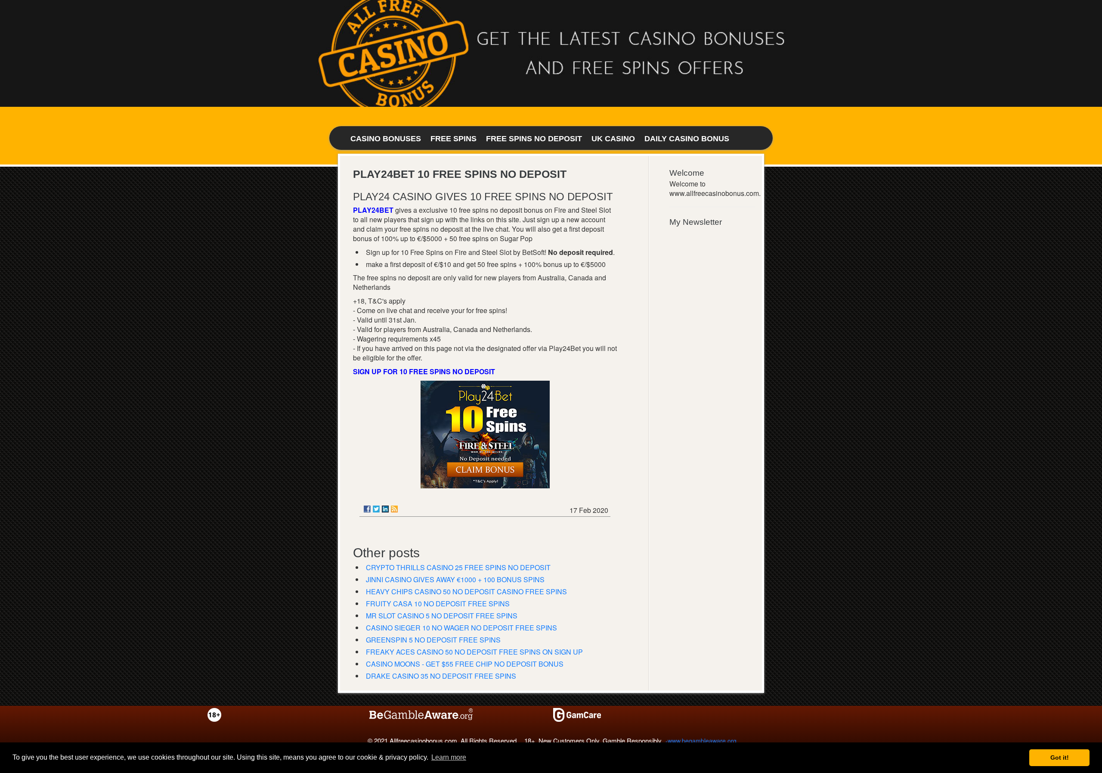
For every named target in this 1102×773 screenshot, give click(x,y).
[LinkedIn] (385, 509)
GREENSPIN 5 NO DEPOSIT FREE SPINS (433, 640)
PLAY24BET (373, 210)
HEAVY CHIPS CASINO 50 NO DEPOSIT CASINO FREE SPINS (466, 591)
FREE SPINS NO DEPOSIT (534, 138)
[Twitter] (376, 509)
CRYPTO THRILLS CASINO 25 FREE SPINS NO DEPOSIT (458, 567)
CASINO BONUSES (385, 138)
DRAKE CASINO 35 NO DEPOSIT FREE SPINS (441, 676)
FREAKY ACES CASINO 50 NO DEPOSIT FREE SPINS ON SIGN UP (474, 652)
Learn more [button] (448, 757)
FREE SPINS (453, 138)
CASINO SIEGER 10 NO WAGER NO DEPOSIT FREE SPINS (461, 628)
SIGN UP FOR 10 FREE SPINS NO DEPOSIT (424, 371)
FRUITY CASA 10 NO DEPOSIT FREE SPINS (438, 603)
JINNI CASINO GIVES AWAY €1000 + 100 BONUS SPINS (455, 579)
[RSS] (394, 509)
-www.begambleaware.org (701, 740)
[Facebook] (367, 509)
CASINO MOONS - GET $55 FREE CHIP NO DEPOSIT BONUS (464, 664)
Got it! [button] (1059, 757)
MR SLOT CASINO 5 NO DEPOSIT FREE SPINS (441, 616)
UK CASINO (613, 138)
